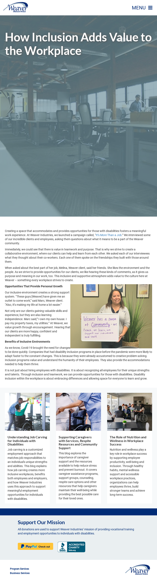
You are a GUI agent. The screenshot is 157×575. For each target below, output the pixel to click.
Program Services (19, 568)
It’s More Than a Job (109, 235)
